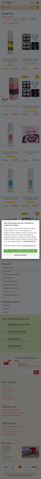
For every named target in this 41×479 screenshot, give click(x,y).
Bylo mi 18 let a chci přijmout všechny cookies (20, 251)
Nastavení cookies (20, 255)
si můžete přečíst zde (29, 245)
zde (35, 239)
